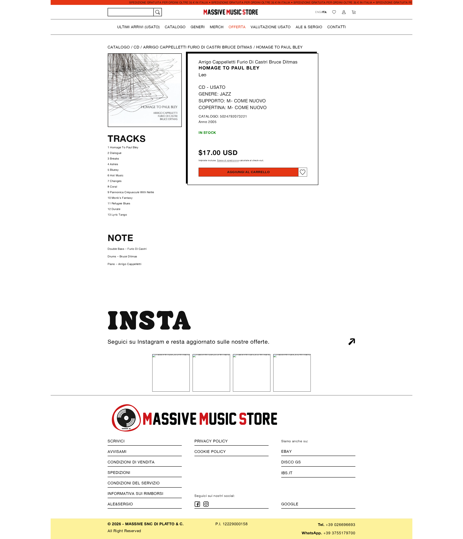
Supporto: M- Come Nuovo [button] (232, 100)
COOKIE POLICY (210, 451)
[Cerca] (157, 12)
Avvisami (117, 451)
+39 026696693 (340, 524)
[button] (138, 27)
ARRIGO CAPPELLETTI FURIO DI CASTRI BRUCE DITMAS (198, 47)
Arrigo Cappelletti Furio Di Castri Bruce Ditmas (248, 62)
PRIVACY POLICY (211, 441)
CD (136, 47)
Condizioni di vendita (131, 462)
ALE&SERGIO (120, 504)
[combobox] (134, 12)
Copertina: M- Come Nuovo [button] (233, 107)
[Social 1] (197, 504)
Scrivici (116, 441)
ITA (324, 12)
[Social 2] (206, 504)
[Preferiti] (334, 12)
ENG (318, 12)
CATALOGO (119, 47)
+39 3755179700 (339, 533)
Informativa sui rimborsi (135, 493)
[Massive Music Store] (230, 12)
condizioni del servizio (134, 483)
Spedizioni (119, 472)
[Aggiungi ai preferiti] (302, 172)
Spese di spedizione (228, 160)
